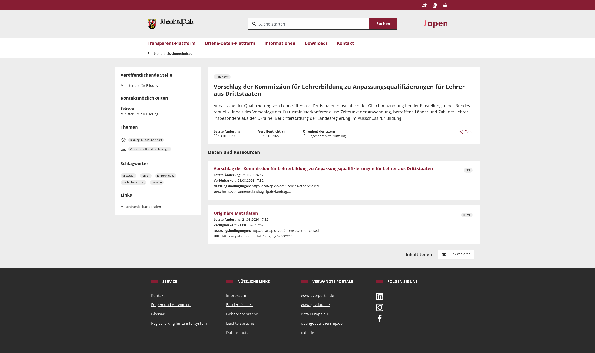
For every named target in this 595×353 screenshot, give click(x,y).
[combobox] (308, 23)
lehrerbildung (166, 176)
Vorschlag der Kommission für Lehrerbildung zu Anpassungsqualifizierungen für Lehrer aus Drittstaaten (323, 168)
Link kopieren (460, 254)
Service (169, 281)
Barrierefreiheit (239, 304)
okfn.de (307, 332)
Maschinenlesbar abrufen (141, 206)
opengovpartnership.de (322, 323)
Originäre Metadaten (236, 213)
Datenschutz (237, 332)
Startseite (155, 53)
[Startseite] (171, 23)
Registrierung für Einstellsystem (179, 323)
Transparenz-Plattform (171, 43)
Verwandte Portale (332, 281)
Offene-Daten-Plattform (230, 43)
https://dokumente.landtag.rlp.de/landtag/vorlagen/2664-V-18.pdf (273, 191)
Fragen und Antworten (171, 304)
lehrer (146, 176)
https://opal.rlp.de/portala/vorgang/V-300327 (257, 236)
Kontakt (345, 43)
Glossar (158, 314)
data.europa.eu (314, 314)
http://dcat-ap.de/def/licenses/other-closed (285, 186)
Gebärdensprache (242, 314)
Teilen (469, 131)
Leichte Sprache (240, 323)
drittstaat (128, 176)
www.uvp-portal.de (317, 295)
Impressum (236, 295)
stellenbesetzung (133, 182)
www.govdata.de (315, 304)
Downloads (316, 43)
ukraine (157, 182)
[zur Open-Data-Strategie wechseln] (435, 23)
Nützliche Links (253, 281)
